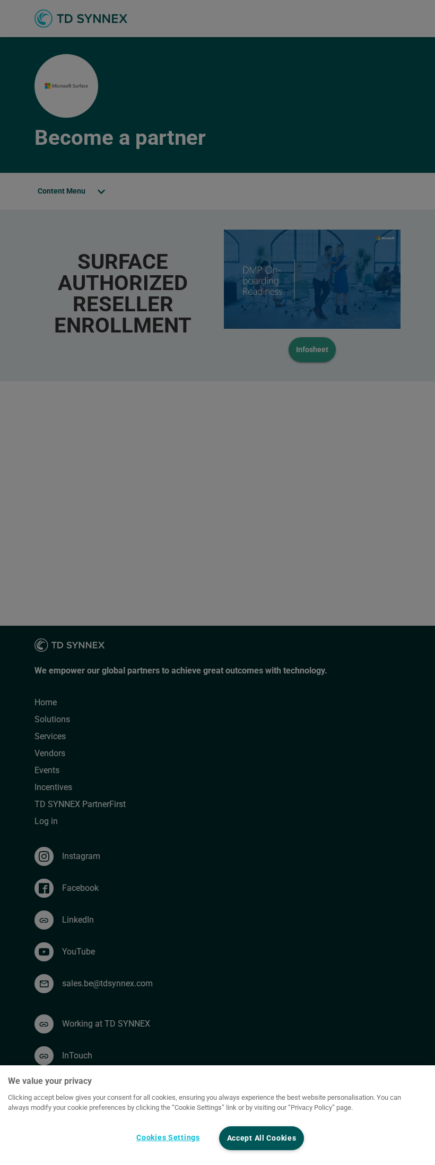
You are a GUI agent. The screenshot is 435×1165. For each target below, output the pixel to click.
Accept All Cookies (262, 1138)
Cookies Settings (168, 1137)
